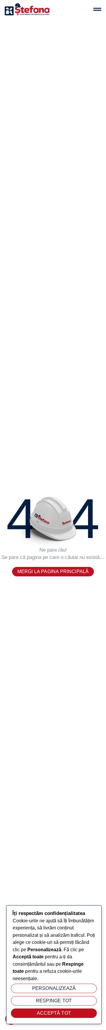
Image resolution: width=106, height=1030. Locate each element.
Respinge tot (54, 1000)
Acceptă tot (54, 1013)
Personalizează (54, 988)
